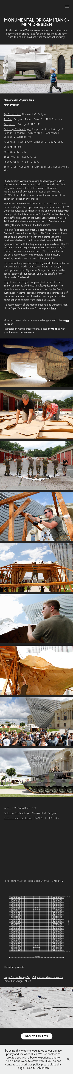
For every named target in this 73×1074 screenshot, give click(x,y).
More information (15, 880)
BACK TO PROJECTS (36, 1036)
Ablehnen (43, 1068)
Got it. (31, 1068)
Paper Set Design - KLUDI (17, 980)
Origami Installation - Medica (47, 977)
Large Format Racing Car (17, 977)
